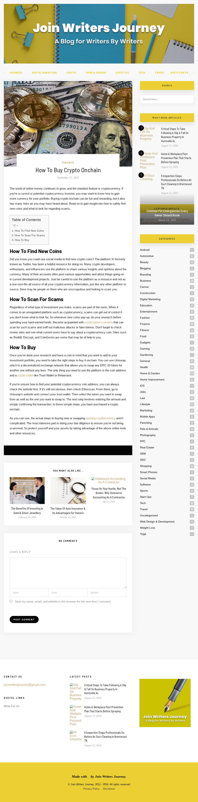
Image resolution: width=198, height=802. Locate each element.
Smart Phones (148, 472)
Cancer (144, 286)
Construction (147, 293)
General (145, 360)
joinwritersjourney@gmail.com (24, 684)
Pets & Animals (149, 428)
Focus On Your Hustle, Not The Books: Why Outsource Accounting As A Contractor (109, 493)
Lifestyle (122, 72)
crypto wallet (25, 375)
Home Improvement (152, 379)
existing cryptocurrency (100, 418)
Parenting (146, 422)
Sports (144, 490)
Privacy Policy (91, 788)
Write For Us (179, 72)
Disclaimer (109, 788)
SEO (143, 459)
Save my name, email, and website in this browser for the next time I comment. (63, 601)
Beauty (144, 262)
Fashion (145, 317)
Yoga (143, 533)
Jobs (143, 391)
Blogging (145, 268)
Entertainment (148, 311)
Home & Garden (96, 72)
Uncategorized (149, 515)
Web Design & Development (157, 521)
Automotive (147, 255)
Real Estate (147, 447)
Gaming (145, 348)
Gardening (146, 354)
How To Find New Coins (29, 230)
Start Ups (145, 496)
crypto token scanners (98, 322)
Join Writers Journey (110, 776)
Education (146, 305)
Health (71, 72)
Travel (159, 72)
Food (143, 336)
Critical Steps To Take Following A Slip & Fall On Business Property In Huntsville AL (105, 689)
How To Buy (22, 239)
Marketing (146, 410)
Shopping (146, 465)
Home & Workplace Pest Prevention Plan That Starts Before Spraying (176, 158)
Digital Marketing (44, 72)
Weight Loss (147, 527)
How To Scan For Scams (30, 235)
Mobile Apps (147, 416)
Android (144, 249)
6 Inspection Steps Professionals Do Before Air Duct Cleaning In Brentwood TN (105, 736)
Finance (68, 162)
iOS (142, 385)
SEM (143, 453)
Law (142, 398)
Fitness (144, 330)
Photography (148, 435)
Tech (142, 72)
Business (16, 72)
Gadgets (145, 342)
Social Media (148, 478)
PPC (142, 441)
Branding (145, 274)
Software (145, 484)
